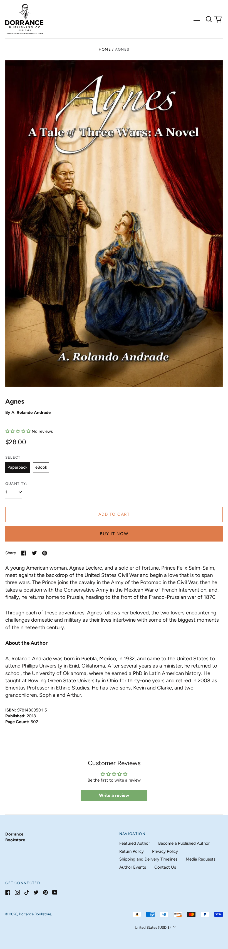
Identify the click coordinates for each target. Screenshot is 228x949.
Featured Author (134, 843)
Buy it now (114, 533)
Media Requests (200, 859)
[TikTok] (26, 892)
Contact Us (165, 867)
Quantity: (16, 483)
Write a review (114, 795)
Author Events (132, 867)
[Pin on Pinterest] (44, 553)
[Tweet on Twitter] (34, 553)
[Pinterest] (45, 892)
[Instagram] (17, 892)
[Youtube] (55, 892)
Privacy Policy (165, 851)
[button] (209, 19)
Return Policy (131, 851)
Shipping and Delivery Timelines (148, 859)
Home (105, 49)
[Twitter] (36, 892)
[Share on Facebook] (23, 553)
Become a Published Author (184, 843)
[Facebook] (8, 892)
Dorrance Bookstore (35, 914)
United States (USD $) (153, 927)
